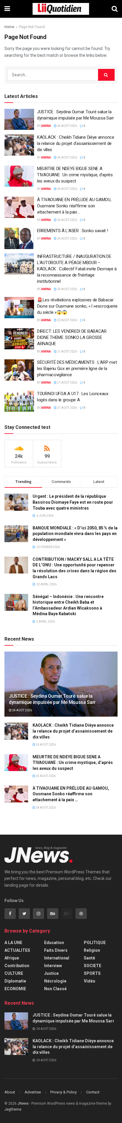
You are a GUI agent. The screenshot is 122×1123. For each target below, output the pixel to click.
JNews (23, 1103)
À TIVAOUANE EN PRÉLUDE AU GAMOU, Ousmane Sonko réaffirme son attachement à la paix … (74, 206)
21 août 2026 (67, 351)
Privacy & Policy (63, 1092)
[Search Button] (106, 75)
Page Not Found (32, 27)
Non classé (55, 988)
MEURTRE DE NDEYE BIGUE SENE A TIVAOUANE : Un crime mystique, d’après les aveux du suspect (75, 175)
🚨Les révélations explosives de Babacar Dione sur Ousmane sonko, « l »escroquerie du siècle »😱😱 (77, 306)
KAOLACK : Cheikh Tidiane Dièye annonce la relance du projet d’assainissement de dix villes (75, 143)
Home (9, 27)
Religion (92, 950)
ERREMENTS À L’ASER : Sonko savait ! (72, 230)
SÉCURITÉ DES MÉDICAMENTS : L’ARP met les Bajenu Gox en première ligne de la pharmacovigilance (77, 368)
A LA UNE (13, 942)
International (56, 958)
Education (54, 942)
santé (89, 958)
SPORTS (92, 973)
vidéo (89, 981)
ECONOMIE (15, 988)
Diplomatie (15, 981)
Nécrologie (55, 981)
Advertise (33, 1092)
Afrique (11, 958)
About (9, 1092)
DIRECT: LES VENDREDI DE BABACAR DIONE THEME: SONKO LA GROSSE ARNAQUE (72, 337)
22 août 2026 (67, 320)
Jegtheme (12, 1109)
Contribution (16, 965)
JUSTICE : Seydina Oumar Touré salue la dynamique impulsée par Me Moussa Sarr (52, 699)
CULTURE (13, 973)
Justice (51, 973)
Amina (46, 125)
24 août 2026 (67, 125)
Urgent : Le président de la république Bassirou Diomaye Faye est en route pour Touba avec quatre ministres (73, 502)
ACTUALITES (17, 950)
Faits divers (56, 950)
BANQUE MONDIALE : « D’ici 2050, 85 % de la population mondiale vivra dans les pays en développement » (75, 534)
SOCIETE (92, 965)
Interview (53, 965)
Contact (92, 1092)
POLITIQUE (95, 942)
